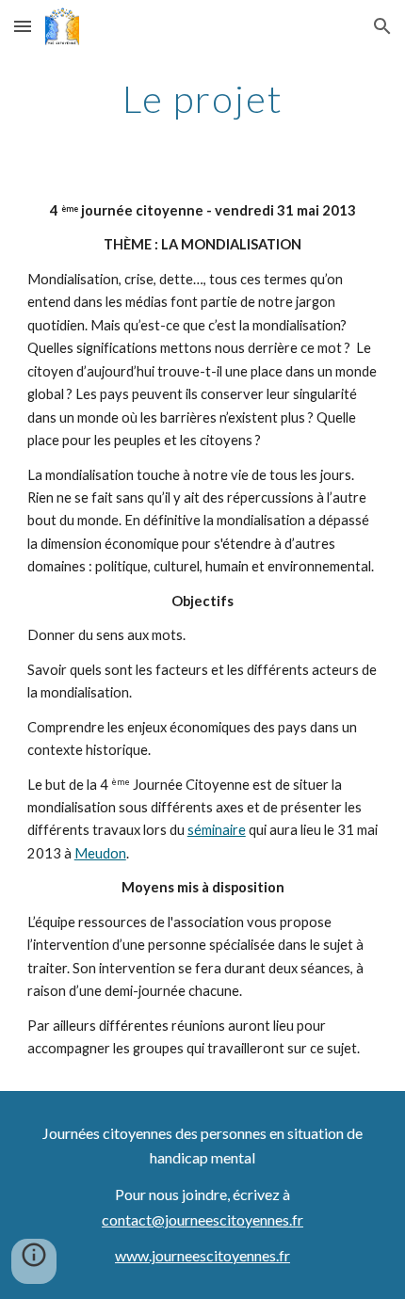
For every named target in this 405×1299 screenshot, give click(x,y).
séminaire (216, 830)
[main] (203, 99)
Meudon (100, 853)
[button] (22, 26)
